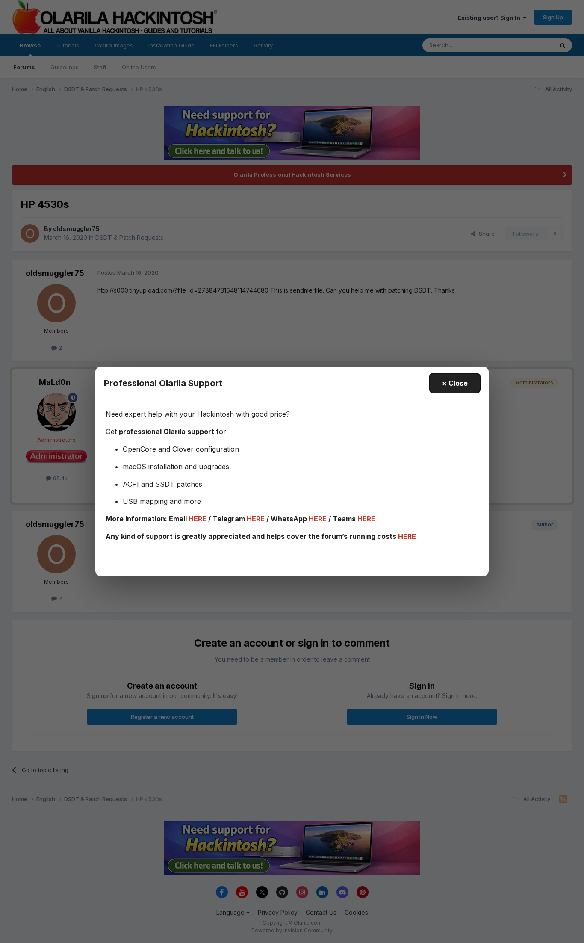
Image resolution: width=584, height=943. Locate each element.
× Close (455, 383)
